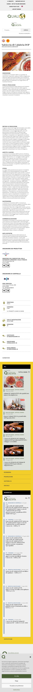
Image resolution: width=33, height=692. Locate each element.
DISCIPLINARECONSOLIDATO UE (12, 342)
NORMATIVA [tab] (8, 492)
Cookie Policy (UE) (14, 6)
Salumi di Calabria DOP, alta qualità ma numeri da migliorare (16, 394)
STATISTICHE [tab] (8, 639)
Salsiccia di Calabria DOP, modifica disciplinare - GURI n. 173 (17, 572)
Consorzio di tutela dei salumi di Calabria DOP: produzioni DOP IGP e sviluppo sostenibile (15, 440)
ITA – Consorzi (9, 519)
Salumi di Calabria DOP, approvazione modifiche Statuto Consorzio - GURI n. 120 (16, 556)
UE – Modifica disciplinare (13, 586)
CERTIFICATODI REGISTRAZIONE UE (13, 335)
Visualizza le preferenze (16, 685)
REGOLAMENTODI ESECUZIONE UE (12, 348)
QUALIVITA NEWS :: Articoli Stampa (15, 389)
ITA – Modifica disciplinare (13, 569)
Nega (16, 681)
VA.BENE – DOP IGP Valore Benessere (16, 3)
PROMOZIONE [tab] (8, 477)
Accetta (16, 676)
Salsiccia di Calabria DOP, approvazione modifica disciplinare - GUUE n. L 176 (17, 589)
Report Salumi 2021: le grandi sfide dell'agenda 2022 (15, 417)
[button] (30, 657)
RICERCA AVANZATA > (25, 33)
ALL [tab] (5, 366)
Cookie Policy (16, 689)
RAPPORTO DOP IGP (20, 1)
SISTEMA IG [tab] (8, 481)
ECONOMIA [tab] (7, 472)
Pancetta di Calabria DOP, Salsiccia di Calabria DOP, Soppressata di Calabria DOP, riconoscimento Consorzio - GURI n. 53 (17, 523)
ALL (26, 498)
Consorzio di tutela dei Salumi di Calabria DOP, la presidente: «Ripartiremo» (14, 463)
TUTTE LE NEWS (22, 372)
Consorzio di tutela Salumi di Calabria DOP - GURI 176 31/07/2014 (17, 622)
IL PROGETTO (10, 1)
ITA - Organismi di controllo (13, 502)
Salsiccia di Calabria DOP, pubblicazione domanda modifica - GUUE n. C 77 (17, 606)
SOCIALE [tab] (6, 485)
